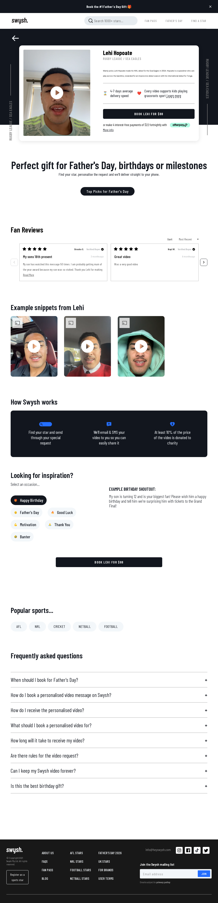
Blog (45, 878)
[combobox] (111, 20)
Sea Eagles (10, 109)
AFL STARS (76, 853)
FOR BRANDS (105, 870)
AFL (18, 626)
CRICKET (59, 626)
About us (48, 853)
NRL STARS (76, 861)
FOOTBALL (111, 626)
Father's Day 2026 (110, 853)
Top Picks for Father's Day (107, 191)
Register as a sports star (17, 877)
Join (204, 873)
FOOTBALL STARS (80, 870)
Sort (170, 239)
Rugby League (10, 130)
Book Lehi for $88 (109, 562)
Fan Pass (47, 870)
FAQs (44, 861)
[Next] (203, 262)
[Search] (90, 20)
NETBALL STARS (79, 878)
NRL (37, 626)
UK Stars (104, 861)
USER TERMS (105, 878)
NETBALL (85, 626)
